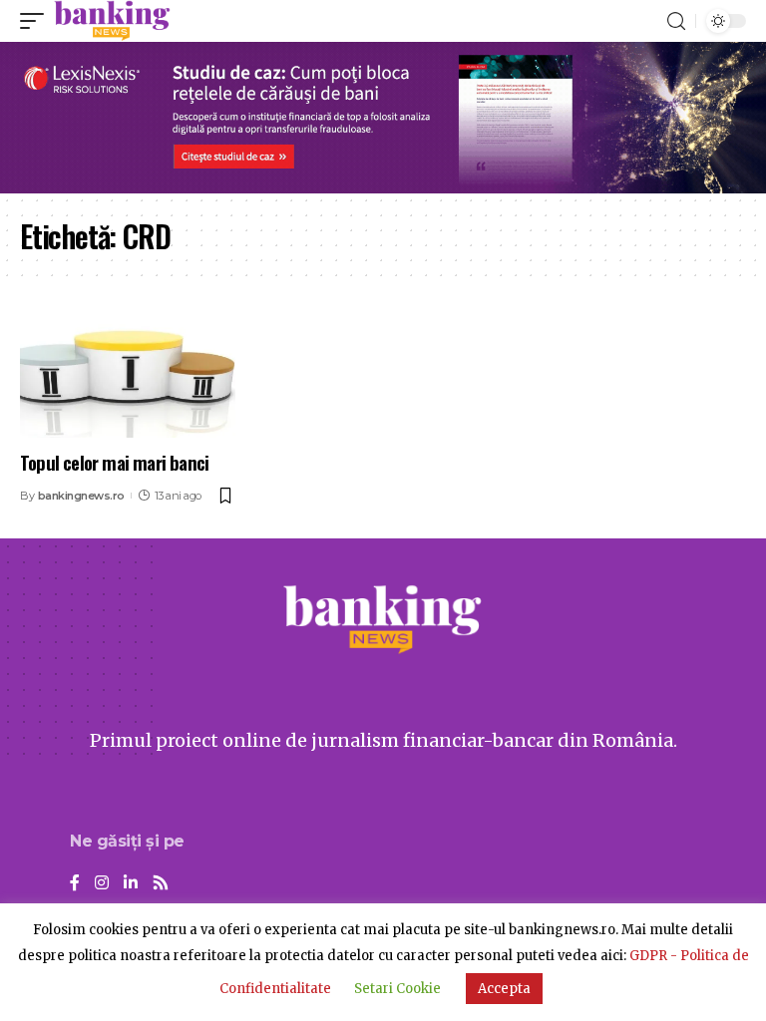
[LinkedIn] (131, 883)
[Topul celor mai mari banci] (127, 374)
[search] (676, 21)
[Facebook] (75, 883)
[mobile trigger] (37, 21)
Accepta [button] (504, 988)
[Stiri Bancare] (112, 21)
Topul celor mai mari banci (114, 462)
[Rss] (161, 883)
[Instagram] (102, 883)
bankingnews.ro (81, 496)
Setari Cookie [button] (397, 988)
